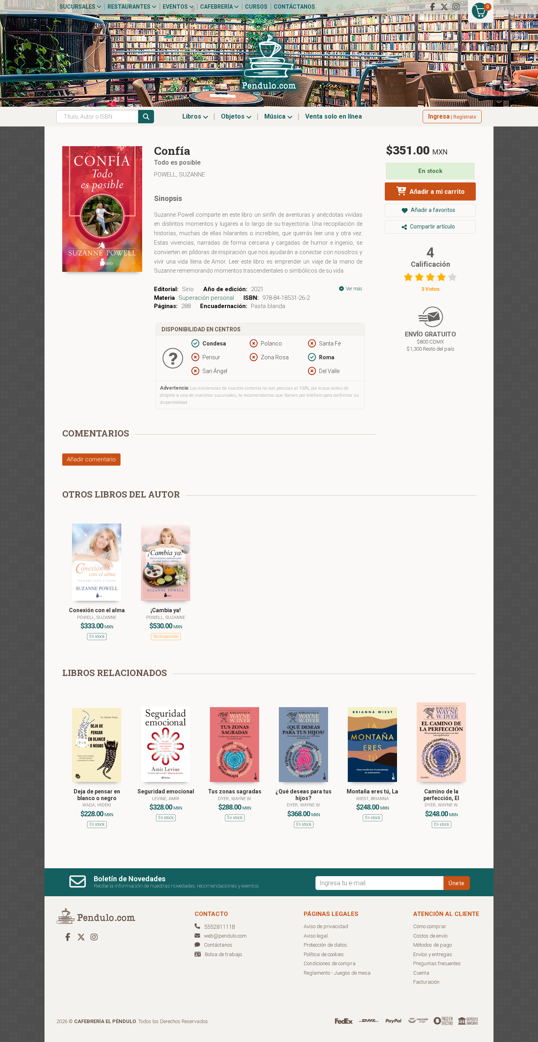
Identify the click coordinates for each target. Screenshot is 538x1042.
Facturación (426, 982)
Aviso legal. (316, 936)
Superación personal (206, 297)
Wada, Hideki (96, 805)
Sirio (188, 289)
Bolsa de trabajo (223, 954)
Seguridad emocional (165, 791)
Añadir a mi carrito (436, 191)
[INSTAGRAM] (456, 7)
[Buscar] (146, 116)
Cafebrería (217, 7)
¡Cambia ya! (165, 610)
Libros (192, 116)
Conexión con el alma (97, 610)
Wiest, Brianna (372, 798)
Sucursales (77, 7)
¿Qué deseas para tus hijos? (303, 794)
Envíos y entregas (432, 954)
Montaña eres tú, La (372, 791)
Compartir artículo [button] (432, 226)
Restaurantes (130, 7)
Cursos (256, 7)
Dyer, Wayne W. (235, 798)
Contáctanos (294, 7)
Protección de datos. (326, 945)
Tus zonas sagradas (235, 791)
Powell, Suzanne (179, 174)
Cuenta (421, 973)
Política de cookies (324, 954)
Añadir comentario (91, 459)
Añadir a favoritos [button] (432, 210)
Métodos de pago (432, 945)
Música (275, 116)
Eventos (176, 7)
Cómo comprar (429, 926)
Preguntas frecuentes (437, 963)
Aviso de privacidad (326, 926)
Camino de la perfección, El (441, 794)
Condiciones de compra (330, 963)
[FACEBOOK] (432, 7)
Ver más (353, 289)
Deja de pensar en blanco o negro (97, 794)
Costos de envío (430, 936)
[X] (444, 7)
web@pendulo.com (225, 936)
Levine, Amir (165, 798)
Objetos (233, 116)
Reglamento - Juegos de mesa (337, 973)
